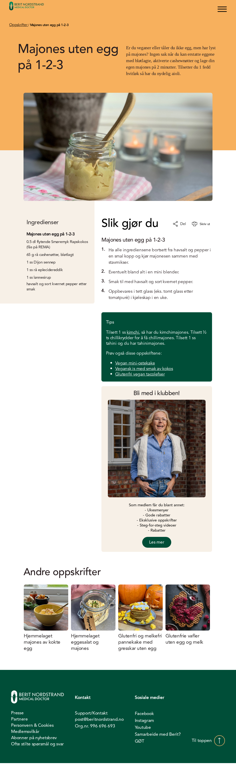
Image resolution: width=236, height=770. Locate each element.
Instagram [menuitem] (144, 720)
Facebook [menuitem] (144, 713)
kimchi (133, 332)
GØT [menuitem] (139, 741)
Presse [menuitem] (17, 712)
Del (183, 224)
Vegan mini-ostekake (135, 363)
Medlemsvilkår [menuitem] (25, 731)
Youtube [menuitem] (143, 727)
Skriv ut (205, 224)
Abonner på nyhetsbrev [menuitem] (34, 737)
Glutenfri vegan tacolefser (140, 374)
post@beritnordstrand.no (99, 719)
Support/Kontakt (91, 713)
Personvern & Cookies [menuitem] (32, 725)
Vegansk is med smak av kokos (144, 368)
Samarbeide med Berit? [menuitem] (158, 734)
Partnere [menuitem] (19, 719)
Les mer (156, 542)
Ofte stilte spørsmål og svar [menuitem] (37, 744)
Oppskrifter (18, 25)
